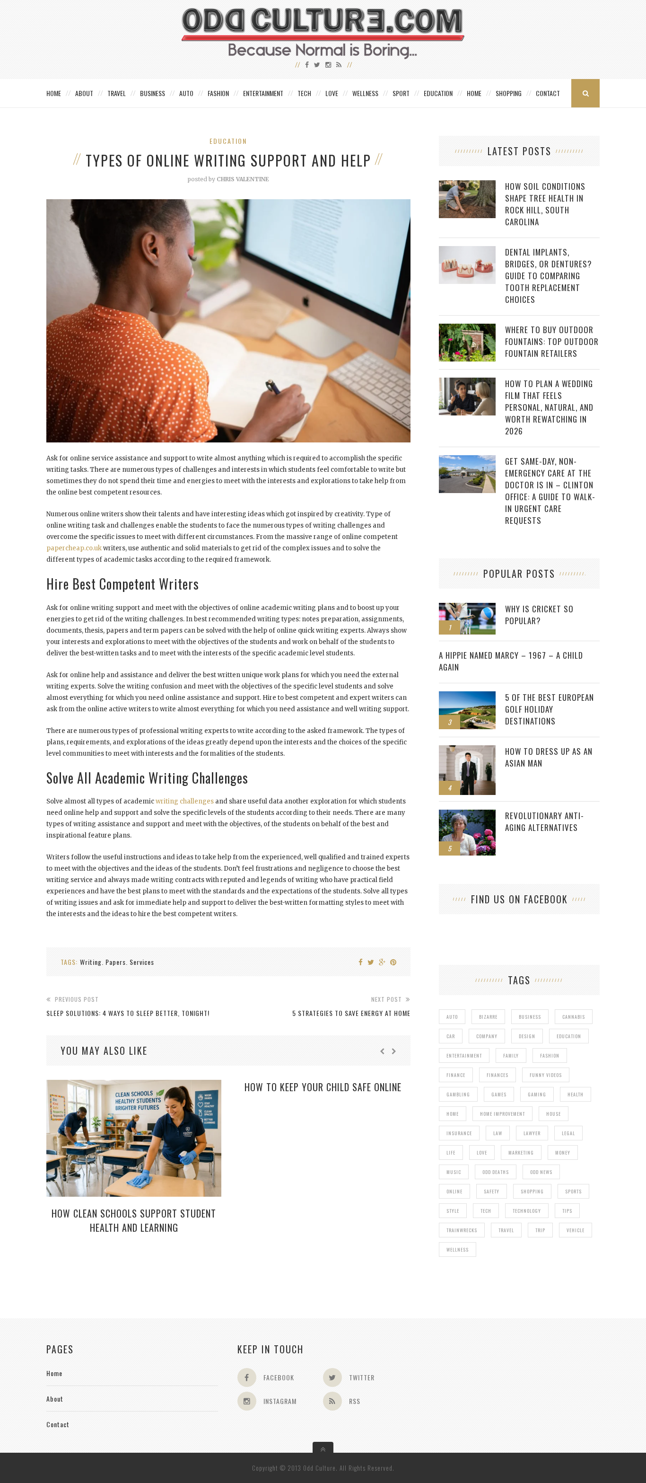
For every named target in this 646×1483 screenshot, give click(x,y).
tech (485, 1210)
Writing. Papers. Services (117, 962)
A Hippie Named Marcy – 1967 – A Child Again (511, 661)
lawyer (532, 1133)
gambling (458, 1094)
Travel (116, 93)
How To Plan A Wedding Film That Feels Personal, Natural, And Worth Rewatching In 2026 (549, 407)
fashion (549, 1055)
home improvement (502, 1113)
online (454, 1191)
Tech (304, 93)
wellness (457, 1249)
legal (568, 1133)
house (553, 1113)
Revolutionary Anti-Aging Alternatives (544, 821)
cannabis (573, 1016)
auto (452, 1016)
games (498, 1094)
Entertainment (263, 93)
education (569, 1036)
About (84, 93)
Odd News (541, 1171)
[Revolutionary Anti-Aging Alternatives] (467, 815)
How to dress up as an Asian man (549, 757)
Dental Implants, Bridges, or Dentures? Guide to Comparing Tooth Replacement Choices (548, 275)
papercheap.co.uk (74, 548)
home (452, 1113)
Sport (401, 93)
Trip (540, 1230)
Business (152, 93)
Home (53, 93)
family (511, 1055)
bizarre (488, 1016)
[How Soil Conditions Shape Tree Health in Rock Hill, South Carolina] (467, 185)
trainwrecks (461, 1230)
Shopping (509, 93)
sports (573, 1191)
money (562, 1152)
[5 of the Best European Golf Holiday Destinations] (467, 696)
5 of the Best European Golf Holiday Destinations (549, 709)
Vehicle (576, 1230)
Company (487, 1036)
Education (438, 93)
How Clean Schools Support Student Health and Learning (134, 1220)
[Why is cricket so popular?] (467, 608)
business (530, 1016)
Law (497, 1133)
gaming (537, 1094)
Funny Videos (546, 1074)
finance (455, 1074)
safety (491, 1191)
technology (527, 1210)
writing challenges (185, 801)
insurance (459, 1133)
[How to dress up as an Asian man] (467, 750)
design (527, 1036)
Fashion (218, 93)
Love (331, 93)
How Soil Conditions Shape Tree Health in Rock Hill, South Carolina (545, 204)
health (575, 1094)
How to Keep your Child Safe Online (323, 1087)
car (450, 1036)
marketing (521, 1152)
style (452, 1210)
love (482, 1152)
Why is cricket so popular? (539, 615)
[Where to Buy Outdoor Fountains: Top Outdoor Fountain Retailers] (467, 329)
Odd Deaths (495, 1171)
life (450, 1152)
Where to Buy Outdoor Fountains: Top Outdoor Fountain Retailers (552, 341)
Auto (186, 93)
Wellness (365, 93)
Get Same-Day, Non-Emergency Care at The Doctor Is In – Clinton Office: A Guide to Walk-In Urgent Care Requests (550, 490)
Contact (548, 93)
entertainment (464, 1055)
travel (506, 1230)
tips (567, 1210)
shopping (532, 1191)
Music (453, 1171)
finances (497, 1074)
